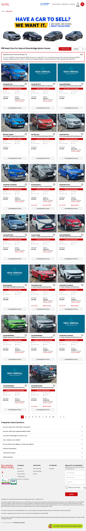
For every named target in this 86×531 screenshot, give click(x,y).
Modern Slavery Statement (39, 517)
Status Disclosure (66, 517)
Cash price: (6, 96)
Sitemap (9, 518)
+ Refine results (65, 49)
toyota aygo (35, 235)
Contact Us (72, 4)
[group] (14, 72)
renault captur (8, 134)
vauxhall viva (8, 84)
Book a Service (57, 4)
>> (63, 417)
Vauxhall (51, 468)
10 (53, 417)
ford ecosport (36, 185)
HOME (3, 11)
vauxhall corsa (64, 185)
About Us (19, 468)
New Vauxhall (37, 468)
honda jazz (35, 134)
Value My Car (65, 4)
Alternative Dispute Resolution (24, 517)
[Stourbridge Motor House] (5, 4)
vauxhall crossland (10, 185)
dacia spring (7, 285)
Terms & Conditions (23, 479)
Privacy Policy (21, 474)
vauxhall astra (8, 235)
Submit (71, 494)
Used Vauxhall (37, 471)
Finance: (17, 96)
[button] (26, 74)
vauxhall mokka (64, 84)
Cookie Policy (21, 476)
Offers (35, 474)
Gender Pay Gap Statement (54, 517)
